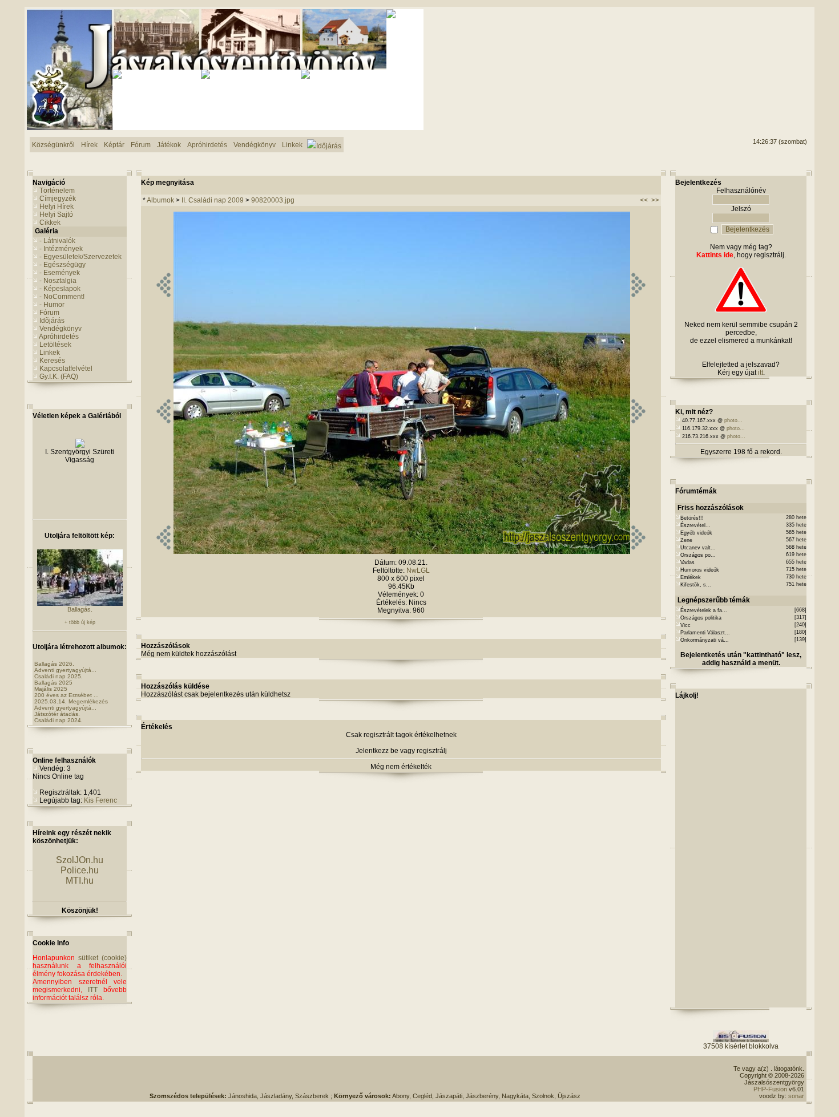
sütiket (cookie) (102, 958)
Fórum (49, 313)
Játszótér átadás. (57, 714)
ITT (93, 990)
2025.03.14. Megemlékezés (71, 701)
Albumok (160, 200)
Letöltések (55, 345)
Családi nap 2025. (58, 676)
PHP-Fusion (770, 1089)
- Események (59, 273)
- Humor (51, 305)
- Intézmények (61, 249)
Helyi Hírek (56, 207)
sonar (796, 1095)
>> (655, 200)
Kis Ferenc (100, 800)
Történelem (57, 191)
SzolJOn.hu (79, 860)
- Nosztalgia (57, 281)
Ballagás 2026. (54, 664)
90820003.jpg (273, 200)
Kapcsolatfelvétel (65, 369)
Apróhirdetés (59, 337)
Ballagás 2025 (53, 682)
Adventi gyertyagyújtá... (65, 670)
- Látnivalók (57, 241)
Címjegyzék (57, 199)
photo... (733, 420)
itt (760, 373)
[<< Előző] (163, 552)
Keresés (52, 361)
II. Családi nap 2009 (212, 200)
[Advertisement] (760, 52)
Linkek (49, 353)
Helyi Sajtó (56, 214)
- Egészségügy (62, 265)
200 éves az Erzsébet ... (66, 695)
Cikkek (49, 222)
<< (644, 200)
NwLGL (418, 570)
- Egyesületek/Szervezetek (80, 257)
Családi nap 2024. (58, 720)
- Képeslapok (59, 289)
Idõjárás (51, 321)
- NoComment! (61, 297)
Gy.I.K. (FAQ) (58, 377)
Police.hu (79, 870)
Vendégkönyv (60, 329)
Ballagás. (79, 609)
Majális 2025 (50, 689)
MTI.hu (80, 880)
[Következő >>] (638, 552)
